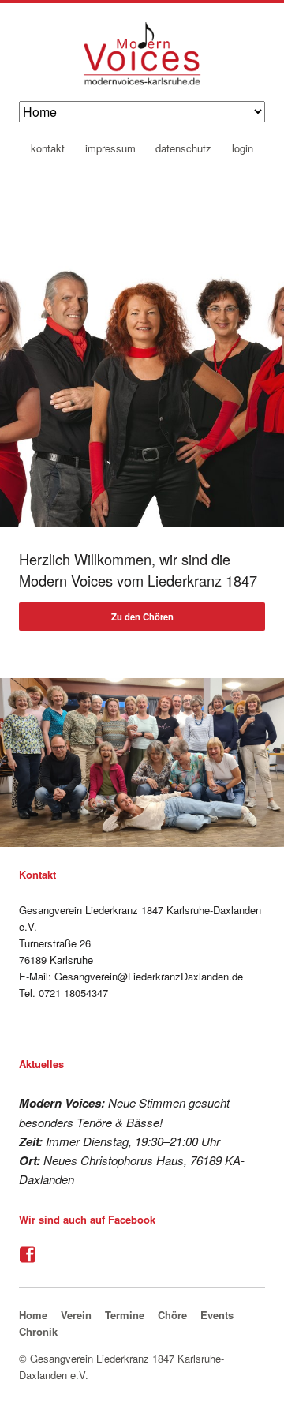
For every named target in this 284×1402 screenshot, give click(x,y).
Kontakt (48, 149)
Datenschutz (183, 149)
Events (217, 1314)
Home (33, 1314)
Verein (76, 1314)
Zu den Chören (142, 616)
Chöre (172, 1314)
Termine (124, 1314)
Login (242, 149)
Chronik (38, 1331)
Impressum (110, 149)
